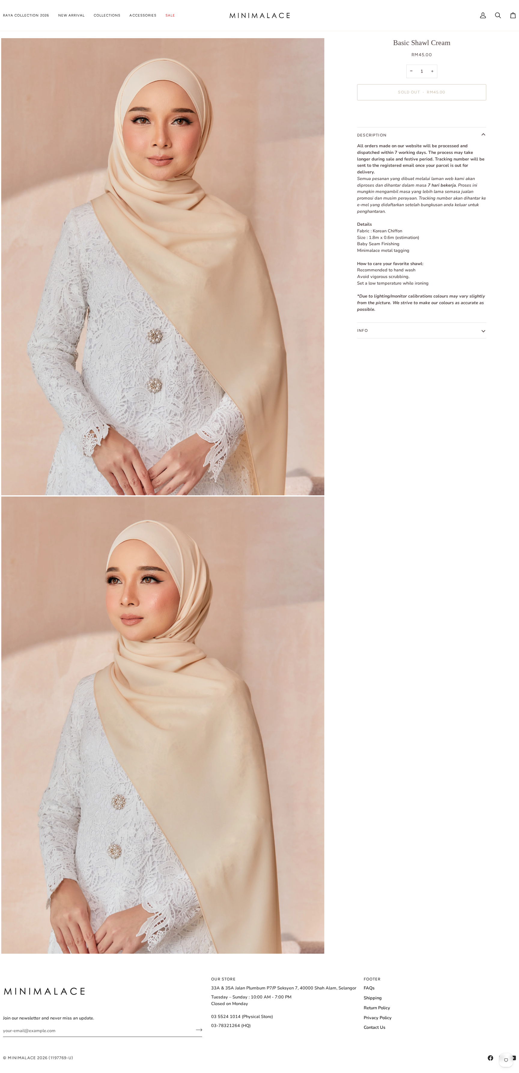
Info (362, 330)
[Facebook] (490, 1058)
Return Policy (377, 1008)
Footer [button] (372, 979)
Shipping (373, 998)
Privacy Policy (378, 1018)
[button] (28, 15)
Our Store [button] (223, 979)
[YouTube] (513, 1058)
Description (372, 135)
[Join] (197, 1030)
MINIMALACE (22, 1058)
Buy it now (422, 113)
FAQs (369, 988)
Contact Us (374, 1027)
